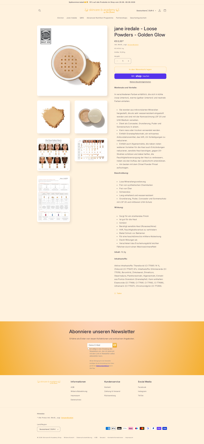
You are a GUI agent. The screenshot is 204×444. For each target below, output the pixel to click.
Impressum (75, 395)
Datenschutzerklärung (84, 437)
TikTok (141, 395)
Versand (102, 437)
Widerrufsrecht (69, 437)
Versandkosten (133, 44)
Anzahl (117, 56)
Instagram (142, 391)
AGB (72, 387)
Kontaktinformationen (115, 437)
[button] (39, 10)
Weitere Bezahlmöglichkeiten (140, 82)
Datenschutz (76, 400)
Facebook (142, 387)
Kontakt (107, 387)
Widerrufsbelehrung (79, 391)
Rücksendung (110, 395)
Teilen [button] (119, 293)
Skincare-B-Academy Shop (52, 437)
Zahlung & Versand (112, 391)
